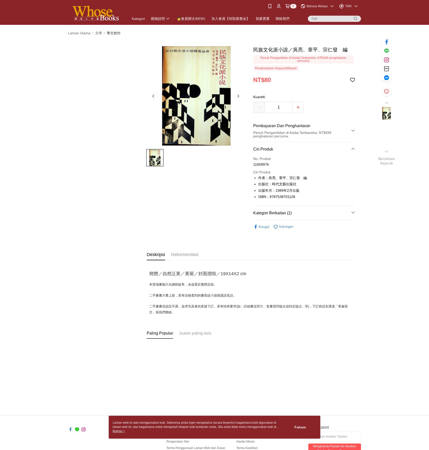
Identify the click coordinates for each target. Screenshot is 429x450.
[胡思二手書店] (95, 13)
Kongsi (264, 227)
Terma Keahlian (247, 448)
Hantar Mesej (245, 441)
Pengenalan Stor (177, 441)
